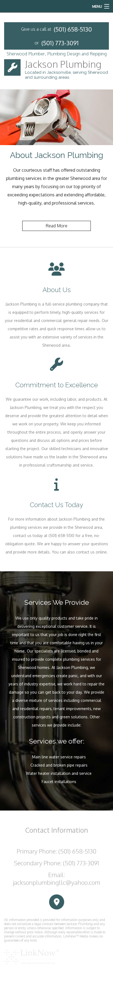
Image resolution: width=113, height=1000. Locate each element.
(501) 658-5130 (73, 29)
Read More (56, 225)
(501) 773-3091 (60, 43)
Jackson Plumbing (63, 64)
